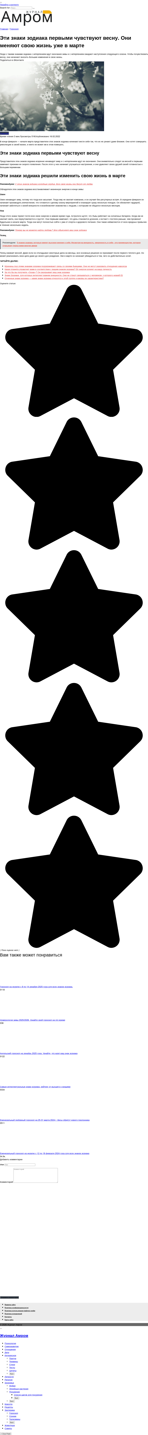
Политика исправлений (13, 1314)
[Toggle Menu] (1, 2)
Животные (10, 1425)
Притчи (12, 1358)
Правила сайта (10, 1305)
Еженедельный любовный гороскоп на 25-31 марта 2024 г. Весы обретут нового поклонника (44, 1119)
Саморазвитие (12, 1346)
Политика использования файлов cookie (20, 1311)
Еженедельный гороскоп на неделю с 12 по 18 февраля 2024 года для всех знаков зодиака (44, 1153)
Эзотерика (10, 1410)
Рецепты (9, 1407)
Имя (2, 1164)
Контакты (8, 1317)
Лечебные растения (18, 1388)
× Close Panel (5, 1434)
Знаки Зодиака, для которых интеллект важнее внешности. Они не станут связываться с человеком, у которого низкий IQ (64, 275)
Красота (8, 1403)
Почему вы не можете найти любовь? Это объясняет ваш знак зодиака (51, 230)
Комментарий (6, 1181)
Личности (9, 1376)
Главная (4, 28)
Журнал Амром (14, 1335)
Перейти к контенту (9, 4)
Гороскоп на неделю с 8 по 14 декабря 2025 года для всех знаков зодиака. (36, 986)
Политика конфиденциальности (16, 1308)
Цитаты (12, 1370)
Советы (8, 1428)
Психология (10, 1343)
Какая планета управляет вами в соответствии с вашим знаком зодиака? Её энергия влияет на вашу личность (58, 269)
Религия (8, 1379)
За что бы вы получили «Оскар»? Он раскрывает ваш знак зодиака (37, 272)
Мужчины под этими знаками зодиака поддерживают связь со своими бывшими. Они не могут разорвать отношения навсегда (66, 266)
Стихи (12, 1364)
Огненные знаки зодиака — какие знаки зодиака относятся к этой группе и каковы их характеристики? (54, 278)
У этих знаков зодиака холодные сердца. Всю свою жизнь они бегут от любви (54, 183)
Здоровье (9, 1382)
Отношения (10, 1349)
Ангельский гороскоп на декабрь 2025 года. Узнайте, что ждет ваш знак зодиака (38, 1053)
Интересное (10, 1355)
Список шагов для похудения (28, 1394)
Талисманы (14, 1419)
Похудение (14, 1391)
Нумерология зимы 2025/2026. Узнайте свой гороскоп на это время (32, 1019)
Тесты (12, 1367)
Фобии (12, 1385)
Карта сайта (9, 1320)
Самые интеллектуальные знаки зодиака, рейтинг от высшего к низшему (35, 1086)
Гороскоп (14, 28)
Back (12, 1374)
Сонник (12, 1416)
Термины (13, 1361)
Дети (7, 1352)
